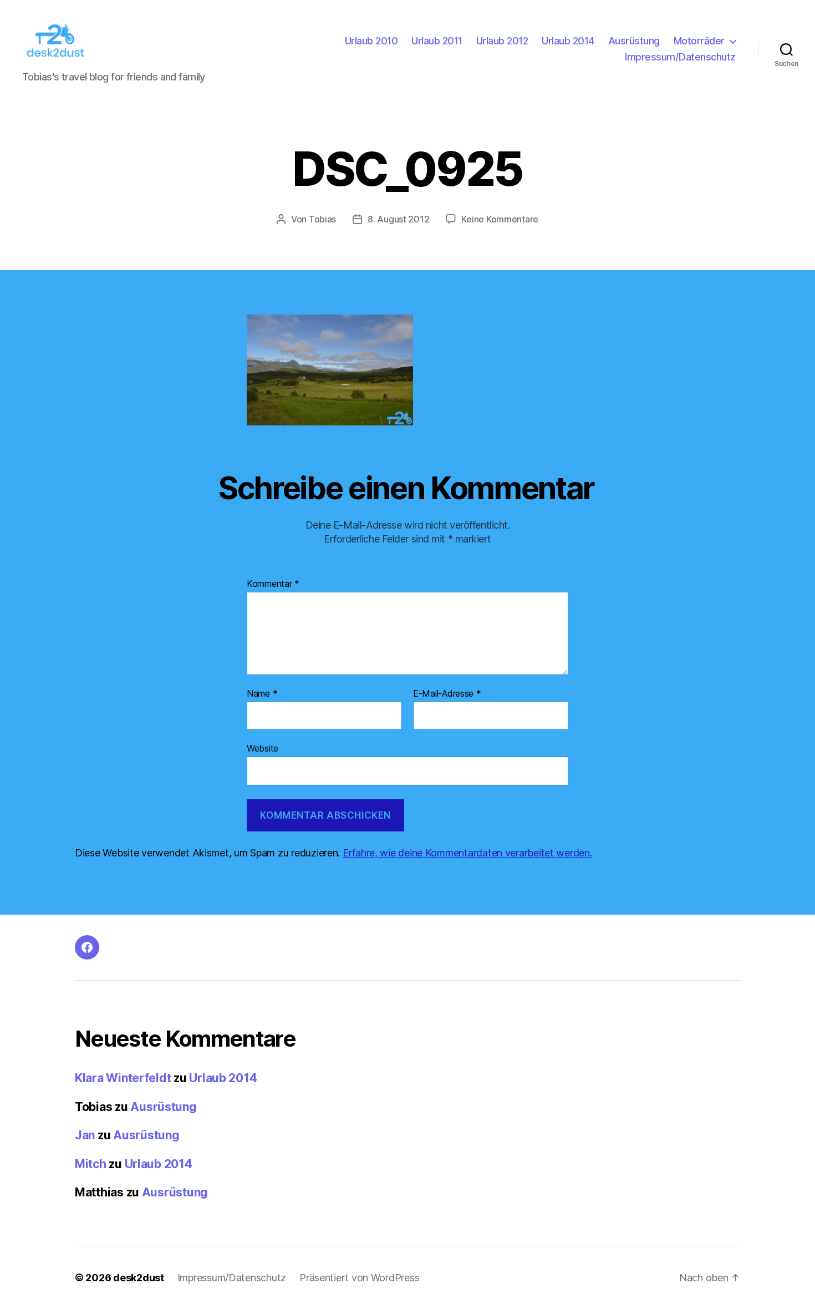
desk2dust (138, 1277)
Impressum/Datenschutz (680, 57)
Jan (85, 1135)
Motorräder (699, 41)
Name (262, 694)
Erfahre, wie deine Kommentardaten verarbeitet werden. (467, 853)
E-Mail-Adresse (447, 694)
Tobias (322, 219)
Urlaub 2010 (371, 41)
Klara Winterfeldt (123, 1078)
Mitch (90, 1164)
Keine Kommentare (499, 219)
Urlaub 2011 (436, 41)
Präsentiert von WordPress (359, 1277)
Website (262, 748)
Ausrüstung (634, 41)
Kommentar (273, 584)
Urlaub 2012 (502, 41)
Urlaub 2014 (568, 41)
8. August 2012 (398, 219)
